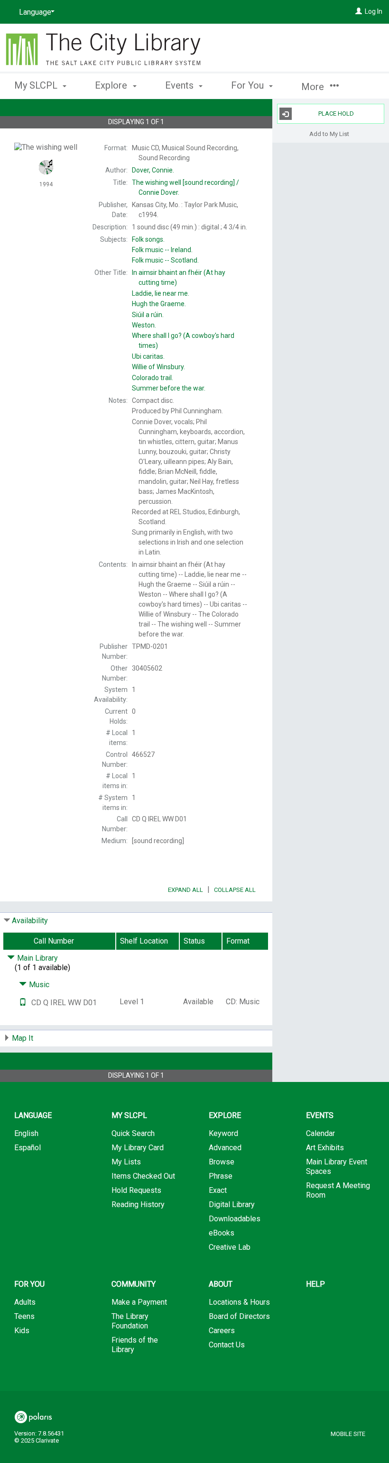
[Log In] (358, 11)
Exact (218, 1190)
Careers (222, 1330)
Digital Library (232, 1204)
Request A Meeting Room (338, 1190)
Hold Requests (136, 1190)
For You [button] (248, 85)
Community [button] (133, 1284)
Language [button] (33, 1115)
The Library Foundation (129, 1321)
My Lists (126, 1161)
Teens (24, 1316)
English (26, 1133)
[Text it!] (23, 1002)
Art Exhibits (325, 1147)
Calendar (320, 1133)
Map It (22, 1038)
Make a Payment (139, 1302)
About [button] (220, 1284)
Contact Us (227, 1344)
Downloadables (234, 1218)
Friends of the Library (134, 1345)
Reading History (138, 1204)
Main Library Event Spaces (336, 1166)
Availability (30, 920)
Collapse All (235, 889)
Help (315, 1284)
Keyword (223, 1133)
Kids (21, 1330)
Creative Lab (229, 1247)
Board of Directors (239, 1316)
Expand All (185, 889)
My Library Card (137, 1147)
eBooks (221, 1232)
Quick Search (133, 1133)
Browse (221, 1161)
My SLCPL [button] (37, 85)
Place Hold (336, 113)
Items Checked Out (143, 1176)
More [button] (313, 86)
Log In (373, 11)
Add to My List (329, 133)
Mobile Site (348, 1433)
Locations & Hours (239, 1302)
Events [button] (180, 85)
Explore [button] (112, 85)
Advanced (225, 1147)
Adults (25, 1302)
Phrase (220, 1176)
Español (27, 1147)
